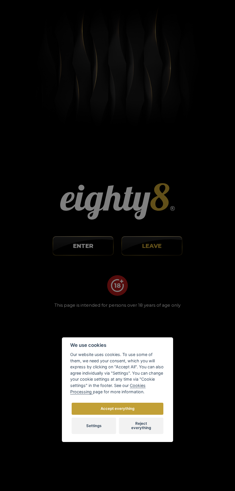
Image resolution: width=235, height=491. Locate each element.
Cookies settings (190, 290)
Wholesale (183, 273)
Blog (178, 248)
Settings (93, 425)
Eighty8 (182, 469)
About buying (187, 231)
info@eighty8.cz (37, 248)
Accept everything (117, 408)
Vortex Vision (71, 469)
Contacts (182, 281)
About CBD (184, 239)
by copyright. (147, 457)
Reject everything (141, 425)
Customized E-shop (129, 469)
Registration (152, 17)
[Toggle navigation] (207, 16)
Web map (183, 298)
